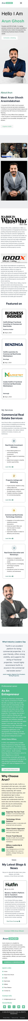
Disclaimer (22, 1017)
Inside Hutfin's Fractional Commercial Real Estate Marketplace (12, 384)
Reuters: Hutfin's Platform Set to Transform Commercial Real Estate (14, 895)
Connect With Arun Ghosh (14, 931)
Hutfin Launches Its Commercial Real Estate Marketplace (12, 354)
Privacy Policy (6, 1017)
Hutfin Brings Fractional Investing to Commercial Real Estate (12, 324)
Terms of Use (15, 1017)
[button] (21, 3)
